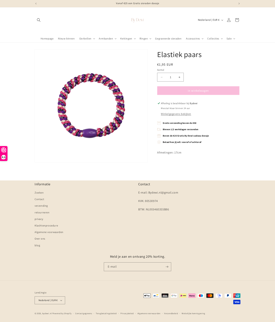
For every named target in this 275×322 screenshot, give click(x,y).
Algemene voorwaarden (49, 232)
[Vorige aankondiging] (36, 3)
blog (37, 245)
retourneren (42, 212)
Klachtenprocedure (46, 225)
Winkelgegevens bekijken (176, 114)
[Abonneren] (167, 266)
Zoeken (39, 192)
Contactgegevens (83, 313)
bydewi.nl (47, 313)
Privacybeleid (127, 313)
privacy (39, 219)
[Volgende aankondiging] (239, 3)
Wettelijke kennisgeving (193, 313)
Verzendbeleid (171, 313)
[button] (39, 20)
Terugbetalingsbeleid (106, 313)
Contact (39, 199)
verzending (41, 205)
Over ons (40, 238)
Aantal (160, 69)
